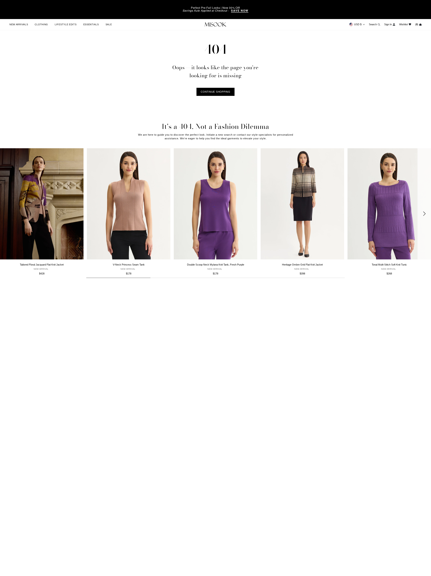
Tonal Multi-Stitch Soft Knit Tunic (389, 264)
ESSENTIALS (91, 24)
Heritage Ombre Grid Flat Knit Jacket (302, 264)
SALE (109, 24)
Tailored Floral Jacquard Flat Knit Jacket (42, 264)
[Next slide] (424, 213)
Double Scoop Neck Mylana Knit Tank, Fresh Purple (215, 264)
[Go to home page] (215, 24)
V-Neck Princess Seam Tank (129, 264)
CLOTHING (41, 24)
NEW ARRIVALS (18, 24)
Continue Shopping (215, 91)
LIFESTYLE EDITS (66, 24)
